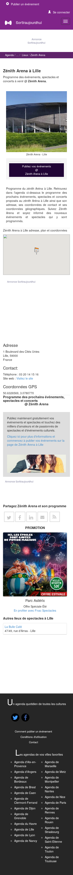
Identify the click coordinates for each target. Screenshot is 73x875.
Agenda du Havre (25, 824)
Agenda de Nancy (25, 841)
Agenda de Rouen (52, 820)
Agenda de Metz (55, 772)
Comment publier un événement (33, 731)
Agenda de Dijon (24, 808)
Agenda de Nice (55, 797)
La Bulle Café (13, 627)
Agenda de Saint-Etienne (53, 839)
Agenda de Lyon (24, 835)
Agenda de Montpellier (52, 779)
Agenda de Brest (25, 787)
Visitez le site (24, 378)
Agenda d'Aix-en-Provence (25, 764)
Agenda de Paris (55, 802)
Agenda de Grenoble (21, 816)
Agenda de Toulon (52, 849)
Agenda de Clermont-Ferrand (25, 800)
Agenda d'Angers (25, 772)
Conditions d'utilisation (33, 737)
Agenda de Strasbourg (52, 830)
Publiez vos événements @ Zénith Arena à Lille (36, 170)
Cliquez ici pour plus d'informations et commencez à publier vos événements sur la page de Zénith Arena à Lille (35, 440)
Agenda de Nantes (52, 789)
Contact (33, 742)
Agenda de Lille (24, 829)
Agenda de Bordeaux (21, 779)
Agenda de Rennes (52, 810)
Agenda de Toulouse (52, 859)
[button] (59, 12)
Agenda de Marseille (52, 764)
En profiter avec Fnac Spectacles (35, 610)
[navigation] (65, 21)
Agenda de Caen (25, 793)
